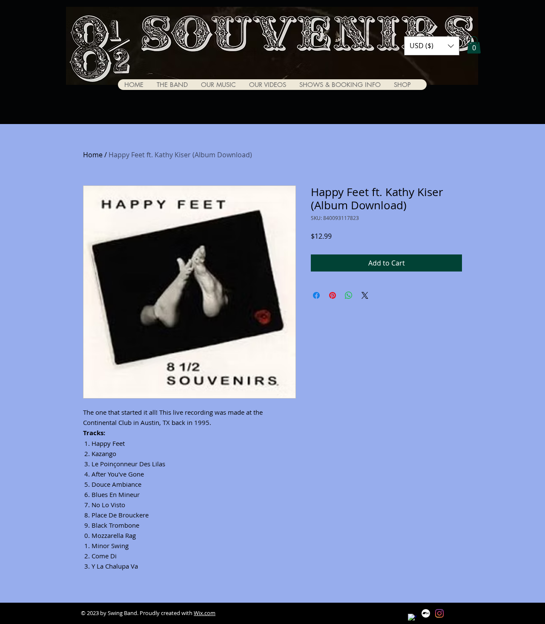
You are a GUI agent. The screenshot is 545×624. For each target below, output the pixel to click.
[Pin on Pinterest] (332, 295)
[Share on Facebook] (316, 295)
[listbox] (431, 45)
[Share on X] (365, 295)
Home (93, 154)
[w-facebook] (412, 618)
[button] (431, 45)
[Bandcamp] (426, 613)
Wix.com (204, 613)
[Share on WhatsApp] (349, 295)
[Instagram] (439, 613)
